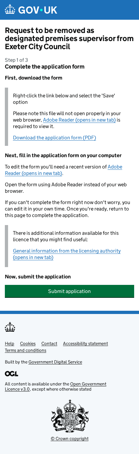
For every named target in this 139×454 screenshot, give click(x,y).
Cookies (28, 343)
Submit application (69, 291)
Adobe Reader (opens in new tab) (79, 120)
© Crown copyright (70, 438)
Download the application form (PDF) (54, 138)
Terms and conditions (25, 350)
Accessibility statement (85, 343)
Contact (49, 343)
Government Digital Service (55, 362)
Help (9, 343)
